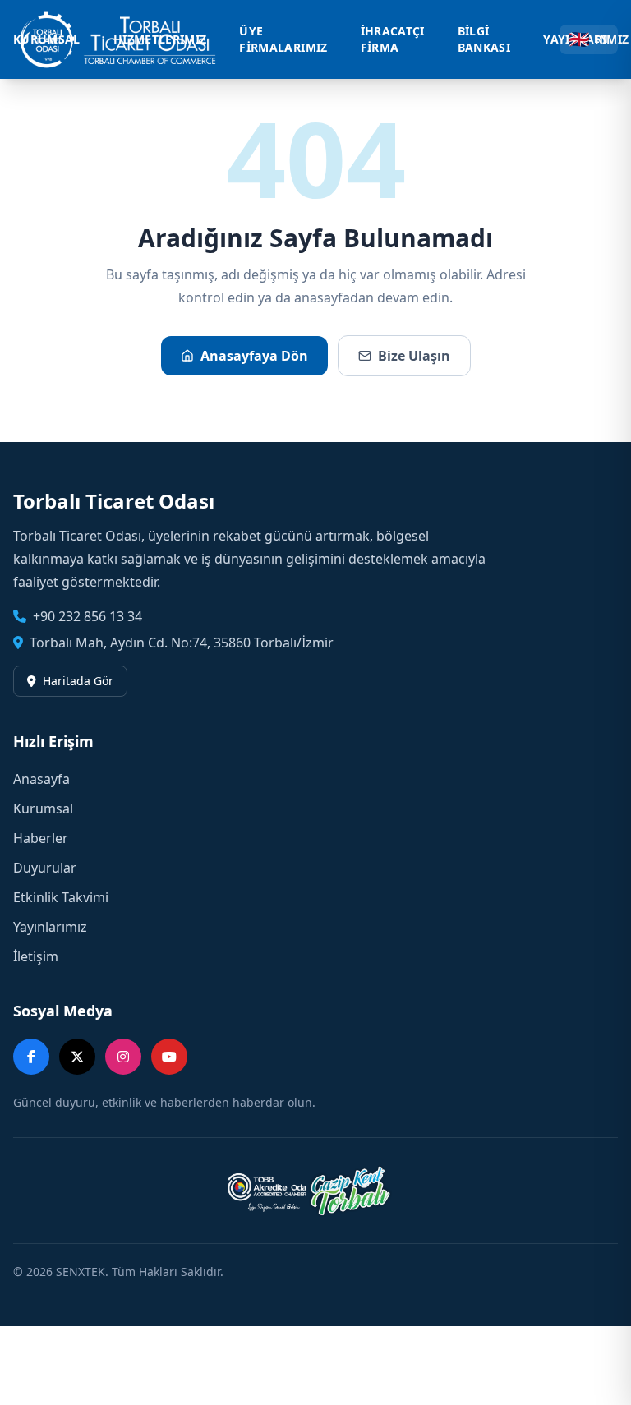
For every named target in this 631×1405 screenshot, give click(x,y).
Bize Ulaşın (414, 356)
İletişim (35, 956)
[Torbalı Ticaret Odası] (126, 39)
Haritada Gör (78, 681)
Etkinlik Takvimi (60, 897)
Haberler (40, 838)
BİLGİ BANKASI (484, 39)
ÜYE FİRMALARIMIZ (283, 39)
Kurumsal (43, 808)
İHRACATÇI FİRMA (393, 39)
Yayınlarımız (50, 927)
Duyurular (44, 868)
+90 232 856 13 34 (87, 616)
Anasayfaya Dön (254, 356)
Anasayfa (41, 779)
